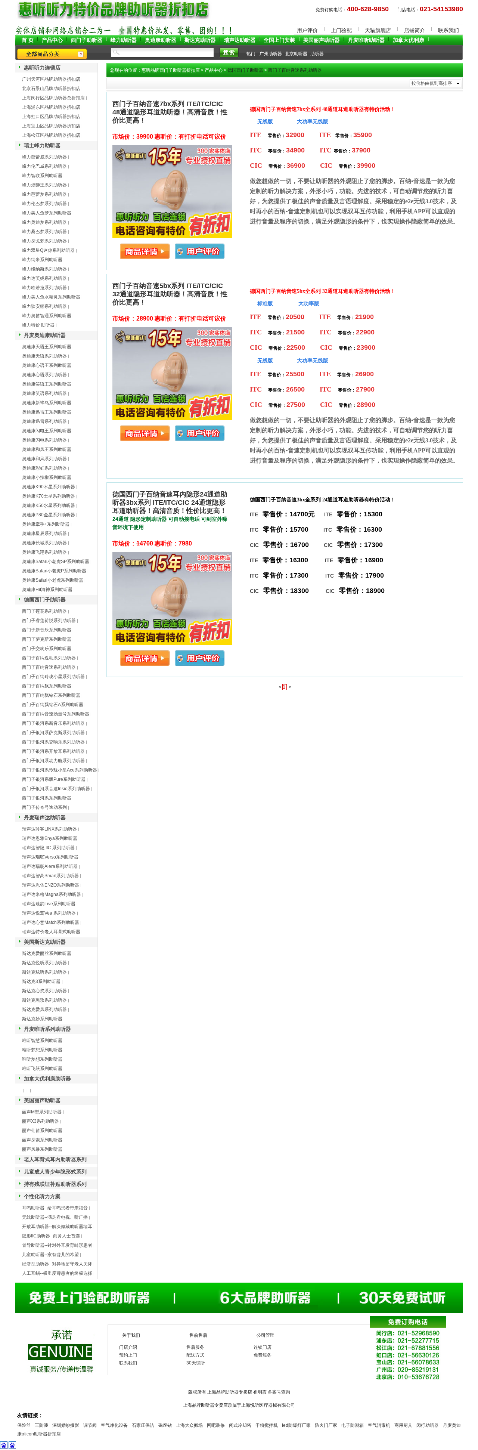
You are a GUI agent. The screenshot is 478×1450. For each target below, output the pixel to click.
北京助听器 (296, 53)
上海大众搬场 (189, 1425)
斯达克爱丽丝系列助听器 (46, 953)
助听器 (317, 53)
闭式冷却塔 (240, 1425)
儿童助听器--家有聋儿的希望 (50, 1254)
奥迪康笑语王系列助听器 (46, 384)
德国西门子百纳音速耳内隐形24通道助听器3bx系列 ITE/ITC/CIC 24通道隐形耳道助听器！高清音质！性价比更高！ (169, 502)
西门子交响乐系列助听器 (46, 648)
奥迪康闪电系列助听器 (44, 440)
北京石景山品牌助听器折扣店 (51, 88)
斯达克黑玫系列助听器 (44, 1000)
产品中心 (52, 40)
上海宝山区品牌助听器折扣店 (51, 126)
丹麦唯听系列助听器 (47, 1029)
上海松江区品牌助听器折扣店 (51, 135)
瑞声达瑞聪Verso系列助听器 (50, 857)
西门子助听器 (86, 40)
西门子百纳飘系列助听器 (46, 686)
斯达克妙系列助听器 (42, 1018)
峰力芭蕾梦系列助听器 (44, 194)
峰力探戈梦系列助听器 (44, 241)
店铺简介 (414, 30)
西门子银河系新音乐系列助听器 (53, 723)
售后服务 (195, 1347)
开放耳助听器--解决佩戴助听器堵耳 (57, 1226)
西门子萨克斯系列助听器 (46, 639)
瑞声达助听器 (239, 40)
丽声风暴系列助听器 (42, 1149)
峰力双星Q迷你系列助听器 (48, 250)
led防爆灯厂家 (296, 1425)
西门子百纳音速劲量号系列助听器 (55, 714)
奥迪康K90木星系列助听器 (48, 486)
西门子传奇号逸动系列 (44, 807)
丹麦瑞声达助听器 (45, 817)
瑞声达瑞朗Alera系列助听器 (50, 866)
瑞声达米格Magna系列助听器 (51, 894)
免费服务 (262, 1355)
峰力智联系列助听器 (42, 175)
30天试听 (195, 1363)
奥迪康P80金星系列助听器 (48, 514)
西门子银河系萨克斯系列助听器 (53, 732)
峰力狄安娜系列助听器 (44, 306)
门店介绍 (128, 1347)
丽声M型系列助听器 (42, 1111)
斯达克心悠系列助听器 (44, 990)
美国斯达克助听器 (45, 942)
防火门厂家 (326, 1425)
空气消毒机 (379, 1425)
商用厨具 (403, 1425)
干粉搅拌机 (266, 1425)
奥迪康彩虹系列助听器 (44, 468)
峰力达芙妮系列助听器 (44, 278)
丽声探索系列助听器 (42, 1140)
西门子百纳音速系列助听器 (49, 667)
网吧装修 (216, 1425)
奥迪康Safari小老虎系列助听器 (52, 580)
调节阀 (90, 1425)
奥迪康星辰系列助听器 (44, 533)
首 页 (28, 40)
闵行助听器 (427, 1425)
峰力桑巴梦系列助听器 (44, 231)
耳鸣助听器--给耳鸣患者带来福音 (55, 1208)
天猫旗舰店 (378, 30)
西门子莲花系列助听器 (44, 611)
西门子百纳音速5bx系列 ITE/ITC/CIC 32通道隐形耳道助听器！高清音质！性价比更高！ (169, 294)
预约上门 (128, 1355)
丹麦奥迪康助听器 (45, 335)
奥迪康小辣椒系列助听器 (46, 477)
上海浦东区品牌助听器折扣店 (51, 107)
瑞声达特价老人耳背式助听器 (51, 931)
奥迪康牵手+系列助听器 (45, 524)
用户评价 (307, 30)
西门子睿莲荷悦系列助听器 (49, 620)
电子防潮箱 (352, 1425)
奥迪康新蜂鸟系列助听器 (46, 402)
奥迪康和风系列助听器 (44, 458)
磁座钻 (165, 1425)
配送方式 (195, 1355)
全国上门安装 (279, 40)
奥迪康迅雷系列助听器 (44, 421)
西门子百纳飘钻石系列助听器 (51, 695)
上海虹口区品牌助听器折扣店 (51, 116)
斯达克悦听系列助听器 (44, 962)
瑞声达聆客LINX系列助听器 (49, 829)
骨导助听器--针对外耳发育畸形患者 (57, 1245)
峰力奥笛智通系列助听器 (46, 315)
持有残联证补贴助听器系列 (55, 1184)
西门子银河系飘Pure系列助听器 (54, 779)
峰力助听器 (124, 40)
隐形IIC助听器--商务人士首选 (51, 1236)
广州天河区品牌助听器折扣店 (51, 79)
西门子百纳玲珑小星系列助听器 (53, 676)
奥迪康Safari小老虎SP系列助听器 (55, 561)
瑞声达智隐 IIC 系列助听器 (48, 847)
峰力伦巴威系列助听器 (44, 166)
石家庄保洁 (143, 1425)
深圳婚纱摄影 (65, 1425)
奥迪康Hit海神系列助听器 (47, 589)
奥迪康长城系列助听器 (44, 542)
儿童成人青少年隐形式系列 (55, 1172)
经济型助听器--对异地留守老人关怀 (57, 1264)
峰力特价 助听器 (38, 325)
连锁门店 (262, 1347)
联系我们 (448, 30)
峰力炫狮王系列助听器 (44, 185)
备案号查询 (279, 1392)
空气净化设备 (114, 1425)
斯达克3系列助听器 (41, 981)
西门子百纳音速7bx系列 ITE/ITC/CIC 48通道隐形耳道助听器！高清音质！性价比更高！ (169, 112)
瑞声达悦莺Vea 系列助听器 (49, 913)
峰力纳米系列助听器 (42, 259)
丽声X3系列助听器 (40, 1121)
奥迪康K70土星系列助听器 (48, 496)
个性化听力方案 (42, 1196)
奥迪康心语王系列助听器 (46, 365)
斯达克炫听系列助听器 (44, 972)
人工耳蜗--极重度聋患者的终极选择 (57, 1273)
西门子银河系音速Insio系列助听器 (56, 788)
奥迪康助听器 (160, 40)
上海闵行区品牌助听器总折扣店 (53, 98)
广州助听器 (271, 53)
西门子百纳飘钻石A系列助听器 (52, 704)
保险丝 (24, 1425)
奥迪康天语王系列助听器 (46, 346)
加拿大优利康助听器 (47, 1079)
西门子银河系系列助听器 (46, 798)
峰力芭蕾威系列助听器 (44, 157)
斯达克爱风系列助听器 (44, 1009)
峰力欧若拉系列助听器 (44, 287)
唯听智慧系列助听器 (42, 1040)
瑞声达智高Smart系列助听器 (50, 875)
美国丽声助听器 (321, 40)
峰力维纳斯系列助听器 (44, 269)
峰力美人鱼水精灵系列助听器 (51, 297)
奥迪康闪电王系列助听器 (46, 430)
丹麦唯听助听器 (366, 40)
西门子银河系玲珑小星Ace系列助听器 (59, 770)
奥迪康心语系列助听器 (44, 374)
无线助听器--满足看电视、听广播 (55, 1217)
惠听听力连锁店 (42, 68)
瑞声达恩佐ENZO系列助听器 (50, 885)
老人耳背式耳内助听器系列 (55, 1159)
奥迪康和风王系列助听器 (46, 449)
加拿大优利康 (408, 40)
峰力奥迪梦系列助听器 (44, 222)
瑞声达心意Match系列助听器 (50, 922)
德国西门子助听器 (45, 600)
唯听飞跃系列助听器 (42, 1068)
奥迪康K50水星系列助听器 (48, 505)
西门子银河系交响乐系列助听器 (53, 742)
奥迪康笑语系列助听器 (44, 393)
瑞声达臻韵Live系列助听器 (48, 903)
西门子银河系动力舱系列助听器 (53, 760)
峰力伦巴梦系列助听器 (44, 203)
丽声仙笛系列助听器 (42, 1130)
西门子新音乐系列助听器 (46, 630)
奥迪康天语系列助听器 (44, 356)
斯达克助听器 (200, 40)
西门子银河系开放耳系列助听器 (53, 751)
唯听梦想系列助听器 (42, 1049)
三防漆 (41, 1425)
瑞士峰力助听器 (42, 145)
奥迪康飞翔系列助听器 (44, 552)
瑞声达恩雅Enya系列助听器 (49, 838)
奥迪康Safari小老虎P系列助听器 (54, 570)
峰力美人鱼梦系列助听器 (46, 213)
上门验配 (341, 30)
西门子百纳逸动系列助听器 (49, 658)
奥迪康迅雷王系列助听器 (46, 412)
